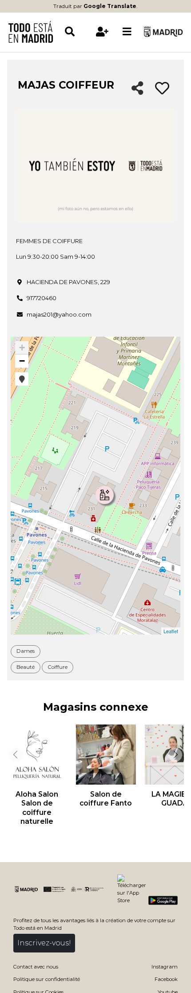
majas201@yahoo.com (59, 314)
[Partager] (137, 89)
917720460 (41, 297)
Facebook (166, 979)
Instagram (164, 967)
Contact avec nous (35, 967)
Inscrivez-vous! (44, 943)
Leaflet (170, 631)
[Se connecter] (102, 32)
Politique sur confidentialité (46, 979)
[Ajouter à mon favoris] (162, 89)
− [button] (22, 360)
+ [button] (22, 347)
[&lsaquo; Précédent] (15, 755)
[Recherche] (77, 32)
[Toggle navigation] (127, 31)
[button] (21, 379)
